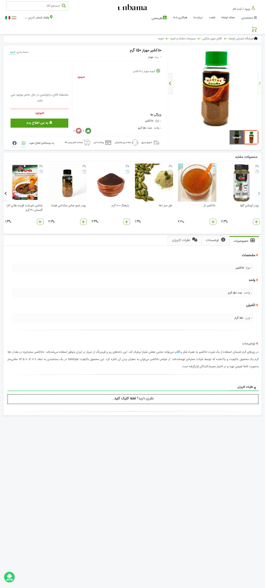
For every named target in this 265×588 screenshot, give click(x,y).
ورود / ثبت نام (242, 9)
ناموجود (81, 77)
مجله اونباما (228, 17)
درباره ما (198, 17)
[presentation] (260, 83)
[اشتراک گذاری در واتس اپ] (23, 143)
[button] (256, 222)
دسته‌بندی (247, 18)
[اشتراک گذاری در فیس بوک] (14, 143)
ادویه (12, 52)
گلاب (177, 352)
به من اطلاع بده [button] (38, 123)
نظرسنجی (157, 18)
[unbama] (133, 7)
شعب (212, 17)
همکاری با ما (180, 17)
